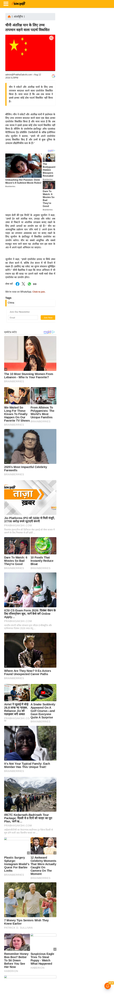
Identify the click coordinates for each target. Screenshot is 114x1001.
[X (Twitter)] (51, 53)
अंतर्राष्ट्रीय (18, 16)
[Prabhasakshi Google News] (53, 76)
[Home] (9, 16)
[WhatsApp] (51, 59)
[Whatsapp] (29, 285)
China (11, 302)
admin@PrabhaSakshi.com (18, 74)
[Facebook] (51, 47)
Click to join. (38, 292)
